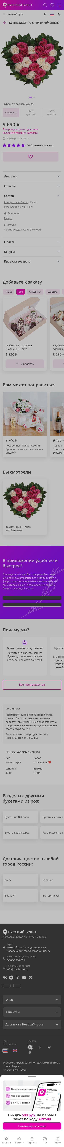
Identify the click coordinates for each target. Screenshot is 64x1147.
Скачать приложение (32, 1126)
